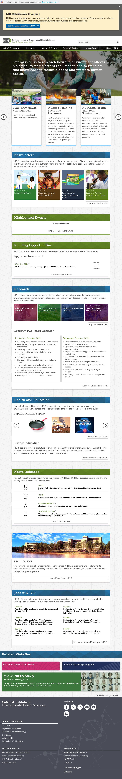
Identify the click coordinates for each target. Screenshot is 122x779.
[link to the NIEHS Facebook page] (66, 707)
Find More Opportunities (61, 274)
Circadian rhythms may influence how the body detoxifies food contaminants (83, 343)
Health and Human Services (74, 752)
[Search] (117, 42)
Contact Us (6, 725)
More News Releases (61, 521)
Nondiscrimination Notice (12, 756)
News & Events (91, 48)
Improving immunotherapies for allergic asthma (35, 365)
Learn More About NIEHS (61, 578)
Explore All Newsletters (97, 203)
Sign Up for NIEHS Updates (12, 741)
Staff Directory (7, 735)
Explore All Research (98, 324)
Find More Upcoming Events (61, 231)
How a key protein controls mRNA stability (33, 349)
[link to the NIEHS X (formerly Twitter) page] (73, 707)
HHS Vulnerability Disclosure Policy (15, 752)
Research (30, 48)
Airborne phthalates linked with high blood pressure (36, 373)
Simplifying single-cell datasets (28, 357)
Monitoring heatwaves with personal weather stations (37, 342)
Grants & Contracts (50, 48)
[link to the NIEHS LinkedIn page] (80, 707)
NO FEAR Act (69, 759)
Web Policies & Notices (11, 759)
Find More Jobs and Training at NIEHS (90, 642)
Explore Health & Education (95, 457)
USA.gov (67, 762)
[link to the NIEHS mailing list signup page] (87, 707)
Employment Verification (11, 728)
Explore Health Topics (97, 436)
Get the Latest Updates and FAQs (22, 26)
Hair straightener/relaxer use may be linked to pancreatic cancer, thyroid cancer (34, 369)
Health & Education (10, 48)
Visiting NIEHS (7, 738)
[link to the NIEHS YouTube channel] (93, 707)
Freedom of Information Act (13, 732)
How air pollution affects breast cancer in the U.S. (35, 375)
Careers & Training (71, 48)
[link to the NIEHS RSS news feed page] (66, 714)
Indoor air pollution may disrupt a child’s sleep (82, 362)
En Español (68, 772)
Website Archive (8, 762)
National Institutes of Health (75, 756)
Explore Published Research (95, 385)
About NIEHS (112, 48)
